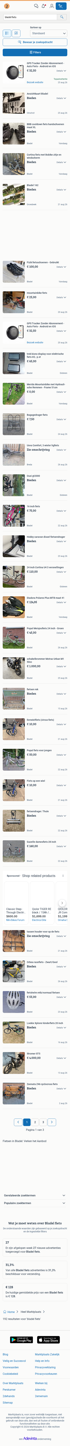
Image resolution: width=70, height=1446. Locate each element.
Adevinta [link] (40, 1389)
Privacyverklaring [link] (45, 1367)
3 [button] (43, 1122)
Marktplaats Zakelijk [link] (47, 1354)
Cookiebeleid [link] (10, 1373)
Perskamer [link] (9, 1389)
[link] (7, 6)
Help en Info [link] (42, 1361)
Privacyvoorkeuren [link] (46, 1373)
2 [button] (35, 1122)
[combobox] (30, 17)
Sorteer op (35, 27)
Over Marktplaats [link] (13, 1383)
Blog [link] (5, 1354)
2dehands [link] (9, 1396)
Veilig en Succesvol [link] (14, 1361)
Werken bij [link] (41, 1383)
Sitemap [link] (8, 1402)
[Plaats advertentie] (61, 6)
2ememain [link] (41, 1396)
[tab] (7, 33)
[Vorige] (18, 1122)
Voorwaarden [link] (11, 1367)
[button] (44, 6)
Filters (37, 52)
